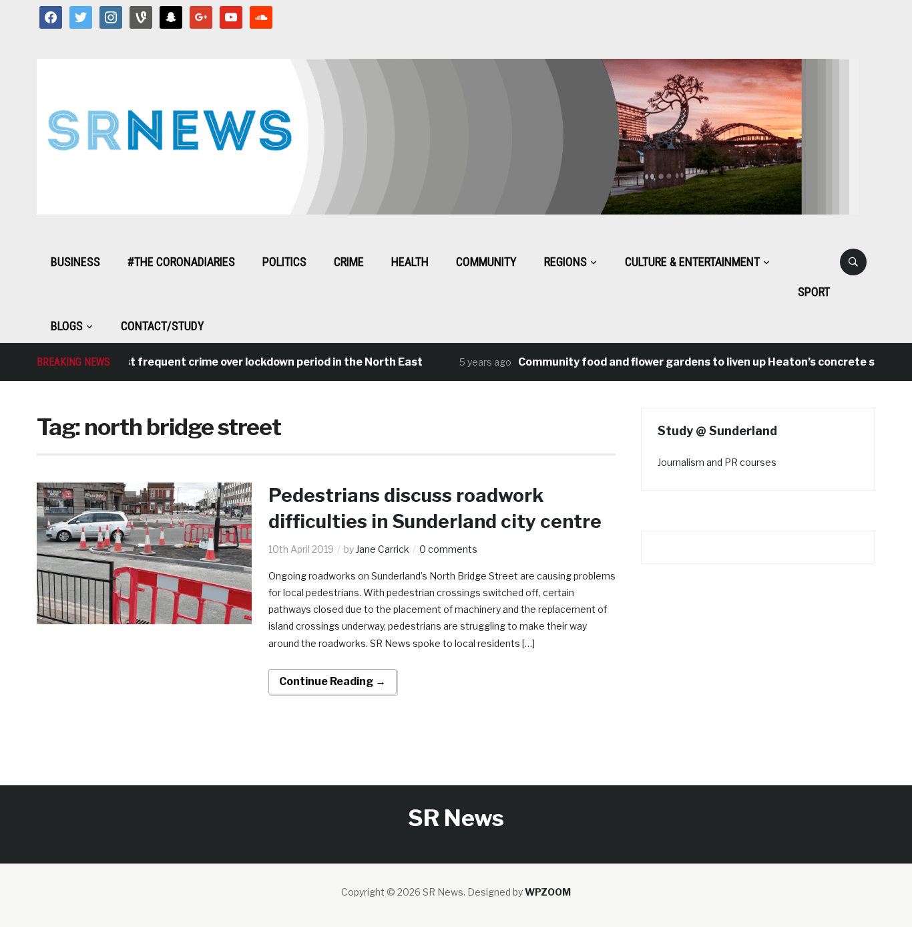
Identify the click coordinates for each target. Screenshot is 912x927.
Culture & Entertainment (692, 262)
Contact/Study (162, 326)
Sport (814, 292)
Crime (349, 262)
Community (486, 262)
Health (410, 262)
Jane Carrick (382, 549)
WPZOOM (548, 892)
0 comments (448, 549)
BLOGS (67, 326)
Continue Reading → (332, 681)
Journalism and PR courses (717, 462)
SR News (456, 817)
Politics (284, 262)
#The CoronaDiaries (181, 262)
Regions (565, 262)
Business (75, 262)
